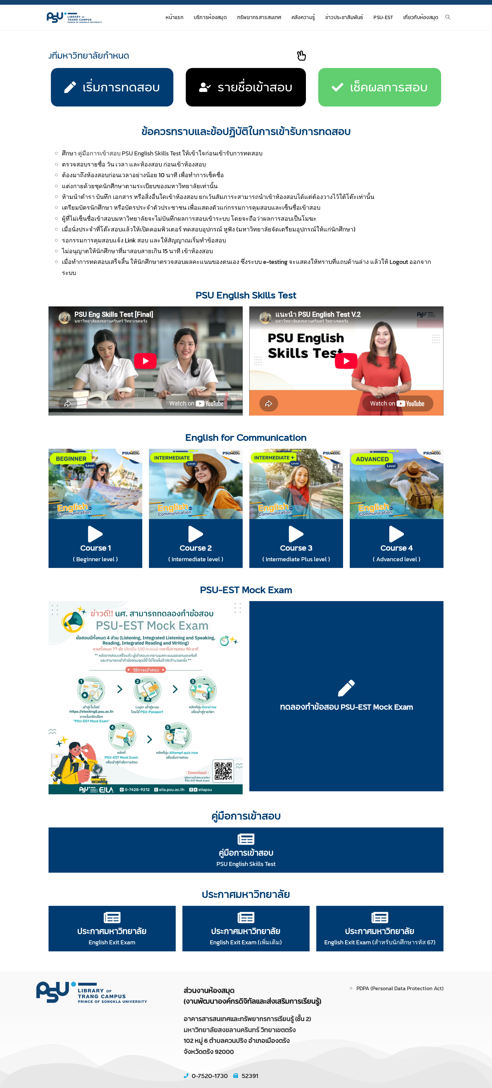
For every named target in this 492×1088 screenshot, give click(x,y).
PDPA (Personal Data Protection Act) (399, 988)
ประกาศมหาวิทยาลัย (112, 931)
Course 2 (196, 548)
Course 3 (296, 548)
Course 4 (397, 548)
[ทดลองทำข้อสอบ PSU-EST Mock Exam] (346, 688)
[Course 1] (95, 534)
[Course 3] (296, 534)
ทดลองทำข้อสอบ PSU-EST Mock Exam (346, 707)
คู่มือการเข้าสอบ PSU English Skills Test (129, 153)
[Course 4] (396, 534)
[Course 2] (195, 534)
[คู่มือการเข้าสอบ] (246, 839)
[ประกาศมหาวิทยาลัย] (112, 917)
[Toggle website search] (448, 17)
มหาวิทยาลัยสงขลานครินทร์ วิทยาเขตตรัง (240, 1029)
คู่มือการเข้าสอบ (246, 853)
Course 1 (95, 548)
